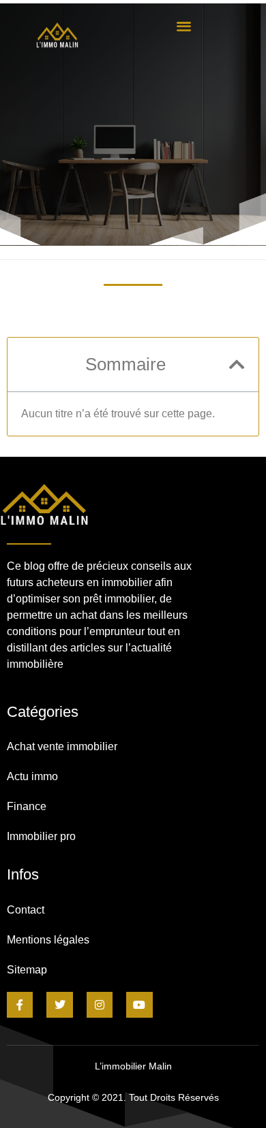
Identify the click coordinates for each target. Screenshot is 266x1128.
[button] (183, 25)
